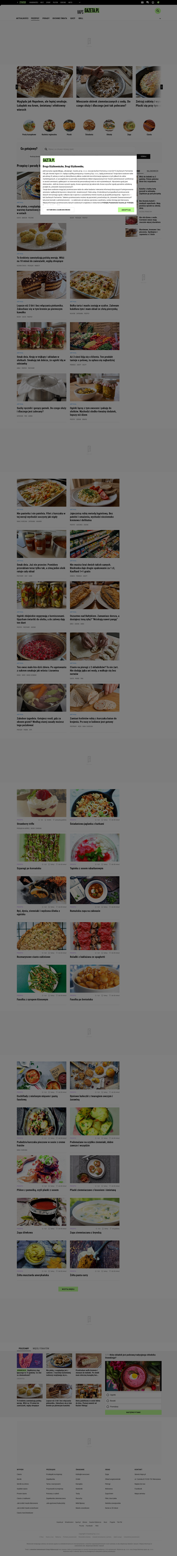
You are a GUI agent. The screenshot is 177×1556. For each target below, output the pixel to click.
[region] (88, 185)
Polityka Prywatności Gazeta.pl (114, 203)
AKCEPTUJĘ (126, 210)
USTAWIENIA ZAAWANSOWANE (58, 210)
